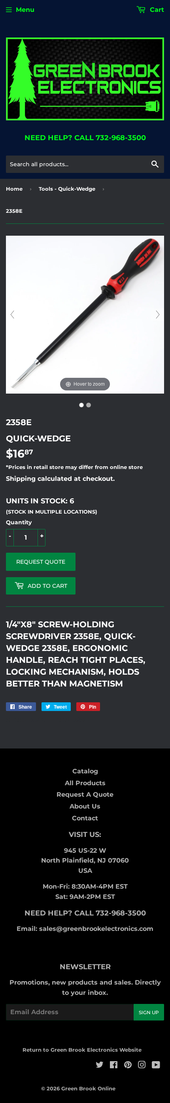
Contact (85, 818)
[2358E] (81, 405)
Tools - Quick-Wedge (67, 189)
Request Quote (40, 561)
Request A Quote (85, 794)
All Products (85, 783)
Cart (156, 9)
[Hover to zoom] (85, 314)
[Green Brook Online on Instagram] (142, 1065)
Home (14, 189)
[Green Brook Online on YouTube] (156, 1065)
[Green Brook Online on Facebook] (114, 1065)
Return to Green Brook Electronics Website (82, 1050)
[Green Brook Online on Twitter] (100, 1065)
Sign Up (149, 1012)
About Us (85, 806)
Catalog (85, 771)
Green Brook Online (88, 1088)
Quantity (19, 522)
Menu (25, 9)
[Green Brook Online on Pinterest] (128, 1065)
